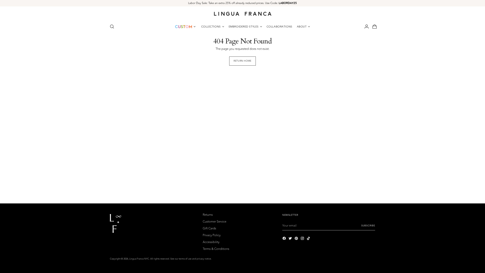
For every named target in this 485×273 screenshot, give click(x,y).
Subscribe (368, 226)
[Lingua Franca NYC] (242, 13)
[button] (112, 26)
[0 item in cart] (373, 26)
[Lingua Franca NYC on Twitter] (290, 239)
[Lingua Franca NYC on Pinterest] (296, 239)
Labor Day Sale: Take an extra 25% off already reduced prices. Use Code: (242, 3)
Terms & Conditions (216, 249)
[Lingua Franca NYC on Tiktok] (309, 239)
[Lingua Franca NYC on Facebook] (284, 239)
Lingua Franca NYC (139, 259)
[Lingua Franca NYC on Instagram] (302, 239)
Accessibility (211, 242)
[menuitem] (185, 26)
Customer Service (214, 221)
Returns (208, 215)
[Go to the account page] (365, 26)
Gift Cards (209, 228)
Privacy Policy (212, 235)
